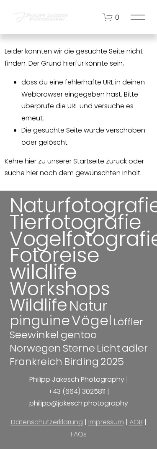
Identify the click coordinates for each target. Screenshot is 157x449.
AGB (136, 422)
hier (30, 161)
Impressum (106, 422)
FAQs (79, 434)
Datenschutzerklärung (47, 422)
